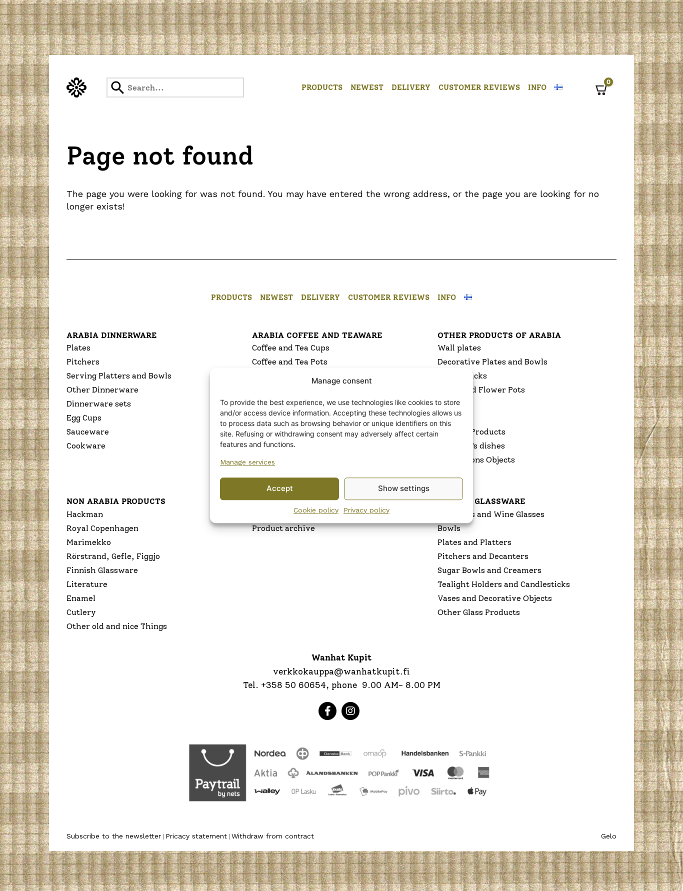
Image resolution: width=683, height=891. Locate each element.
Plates (78, 347)
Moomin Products (472, 431)
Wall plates (459, 347)
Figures (452, 417)
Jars (446, 403)
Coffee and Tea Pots (290, 361)
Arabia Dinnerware (111, 335)
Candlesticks (462, 375)
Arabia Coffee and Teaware (317, 335)
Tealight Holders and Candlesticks (504, 584)
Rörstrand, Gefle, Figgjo (113, 556)
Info (537, 87)
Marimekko (88, 542)
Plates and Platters (475, 542)
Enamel (81, 598)
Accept (279, 488)
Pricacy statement (196, 836)
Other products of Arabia (499, 335)
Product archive (283, 528)
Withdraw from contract (273, 836)
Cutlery (81, 612)
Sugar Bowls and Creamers (490, 570)
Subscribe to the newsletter (113, 836)
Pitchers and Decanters (483, 556)
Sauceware (87, 431)
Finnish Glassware (102, 570)
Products (322, 87)
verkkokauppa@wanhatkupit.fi (341, 671)
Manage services (247, 462)
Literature (87, 584)
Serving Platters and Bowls (119, 375)
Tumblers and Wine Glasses (491, 514)
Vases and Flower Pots (481, 389)
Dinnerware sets (98, 403)
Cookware (86, 445)
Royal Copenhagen (102, 528)
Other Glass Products (479, 612)
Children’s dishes (471, 445)
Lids (446, 473)
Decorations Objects (476, 459)
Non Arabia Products (116, 501)
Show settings (404, 488)
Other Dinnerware (102, 389)
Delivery (411, 87)
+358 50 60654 (293, 685)
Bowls (449, 528)
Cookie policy (316, 510)
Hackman (84, 514)
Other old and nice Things (116, 626)
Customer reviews (479, 87)
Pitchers (83, 361)
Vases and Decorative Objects (495, 598)
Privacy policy (367, 510)
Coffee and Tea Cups (291, 347)
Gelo (608, 836)
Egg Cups (84, 417)
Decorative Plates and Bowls (493, 361)
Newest (367, 87)
